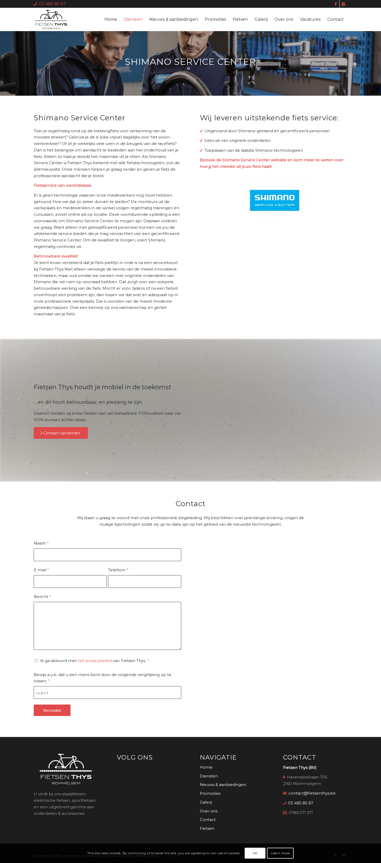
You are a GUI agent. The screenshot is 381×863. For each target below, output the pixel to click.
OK (255, 853)
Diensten (209, 776)
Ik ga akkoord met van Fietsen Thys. (94, 660)
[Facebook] (335, 4)
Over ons (208, 811)
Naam (41, 543)
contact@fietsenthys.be (312, 793)
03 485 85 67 (52, 3)
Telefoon (118, 569)
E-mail (41, 569)
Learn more (280, 853)
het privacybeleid (94, 660)
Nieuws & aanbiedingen (223, 784)
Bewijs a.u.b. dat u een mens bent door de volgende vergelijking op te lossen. (102, 678)
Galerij (206, 802)
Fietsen (207, 828)
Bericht (42, 596)
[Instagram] (343, 4)
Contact (208, 819)
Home (206, 767)
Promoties (210, 793)
